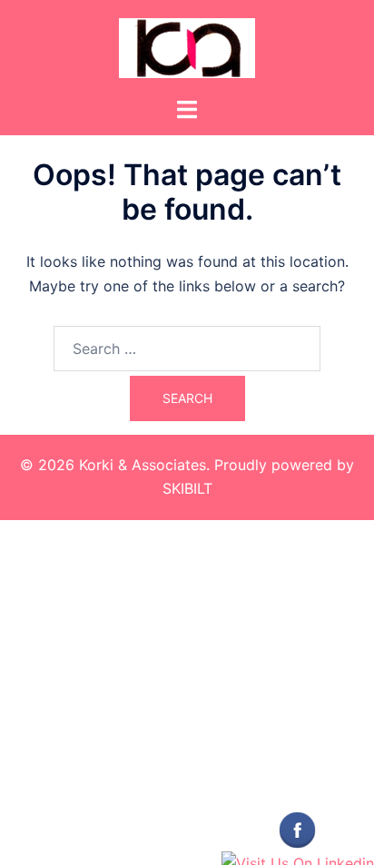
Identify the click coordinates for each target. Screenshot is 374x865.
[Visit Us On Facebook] (297, 829)
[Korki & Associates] (187, 46)
